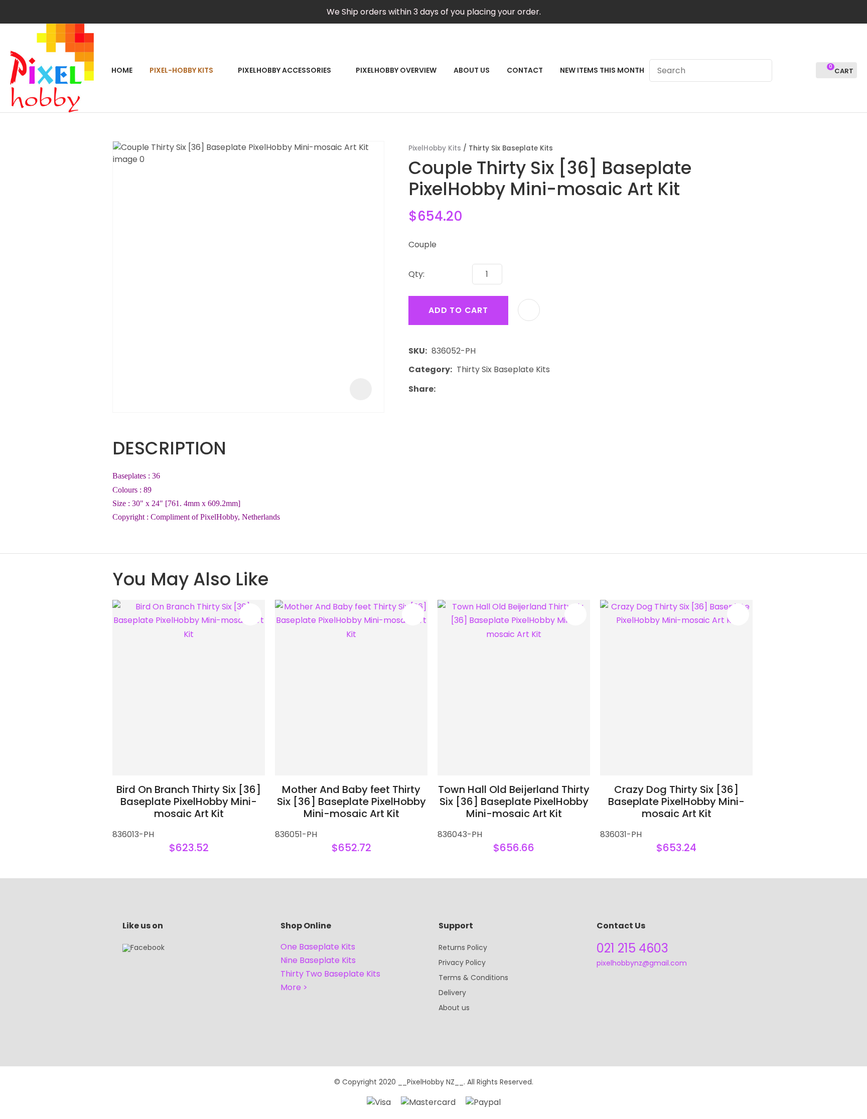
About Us (472, 70)
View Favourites (804, 70)
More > (294, 987)
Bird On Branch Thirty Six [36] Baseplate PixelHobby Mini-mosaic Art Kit (188, 801)
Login (785, 70)
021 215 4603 (632, 948)
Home (121, 70)
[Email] (471, 389)
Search (760, 70)
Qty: (416, 274)
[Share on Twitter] (455, 388)
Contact (525, 70)
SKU (416, 351)
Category (429, 369)
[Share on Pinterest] (486, 389)
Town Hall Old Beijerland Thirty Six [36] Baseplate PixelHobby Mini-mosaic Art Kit (514, 801)
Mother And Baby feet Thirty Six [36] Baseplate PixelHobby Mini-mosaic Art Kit (351, 801)
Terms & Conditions (473, 978)
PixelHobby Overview (396, 70)
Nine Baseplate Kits (318, 960)
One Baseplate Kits (317, 946)
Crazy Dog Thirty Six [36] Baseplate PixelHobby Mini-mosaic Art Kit (676, 801)
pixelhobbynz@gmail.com (642, 963)
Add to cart (458, 310)
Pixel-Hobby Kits (181, 70)
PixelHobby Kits (434, 148)
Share (421, 389)
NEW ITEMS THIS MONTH (602, 70)
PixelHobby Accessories (284, 70)
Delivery (452, 993)
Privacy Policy (462, 962)
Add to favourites (250, 614)
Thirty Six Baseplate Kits (511, 148)
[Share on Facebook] (442, 389)
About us (454, 1008)
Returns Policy (463, 947)
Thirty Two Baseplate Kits (330, 974)
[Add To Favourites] (529, 310)
